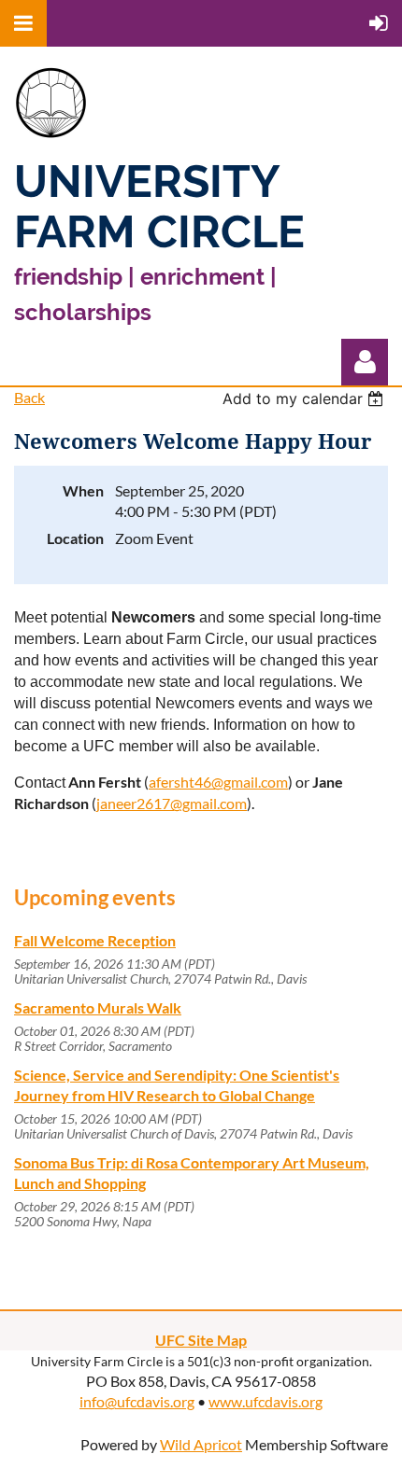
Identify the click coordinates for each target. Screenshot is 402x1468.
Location (75, 538)
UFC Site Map (201, 1340)
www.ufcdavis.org (265, 1401)
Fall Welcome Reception (95, 940)
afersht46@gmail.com (218, 781)
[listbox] (305, 398)
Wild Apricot (201, 1444)
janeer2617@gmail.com (171, 803)
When (83, 490)
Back (29, 397)
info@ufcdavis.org (136, 1401)
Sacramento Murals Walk (97, 1007)
